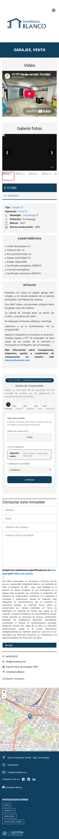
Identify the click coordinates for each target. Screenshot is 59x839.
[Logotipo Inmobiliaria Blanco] (26, 25)
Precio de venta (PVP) (17, 431)
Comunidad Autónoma (18, 464)
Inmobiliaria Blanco (15, 671)
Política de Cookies (13, 822)
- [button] (4, 696)
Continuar (29, 479)
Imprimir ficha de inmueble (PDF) (22, 666)
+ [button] (4, 692)
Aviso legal (9, 816)
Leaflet (31, 750)
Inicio (6, 805)
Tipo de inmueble (15, 447)
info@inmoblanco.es (16, 661)
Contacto (8, 811)
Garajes (16, 207)
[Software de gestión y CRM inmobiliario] (12, 833)
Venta (21, 211)
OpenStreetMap (43, 750)
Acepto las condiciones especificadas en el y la (29, 572)
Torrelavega (29, 215)
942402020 (12, 195)
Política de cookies (22, 573)
